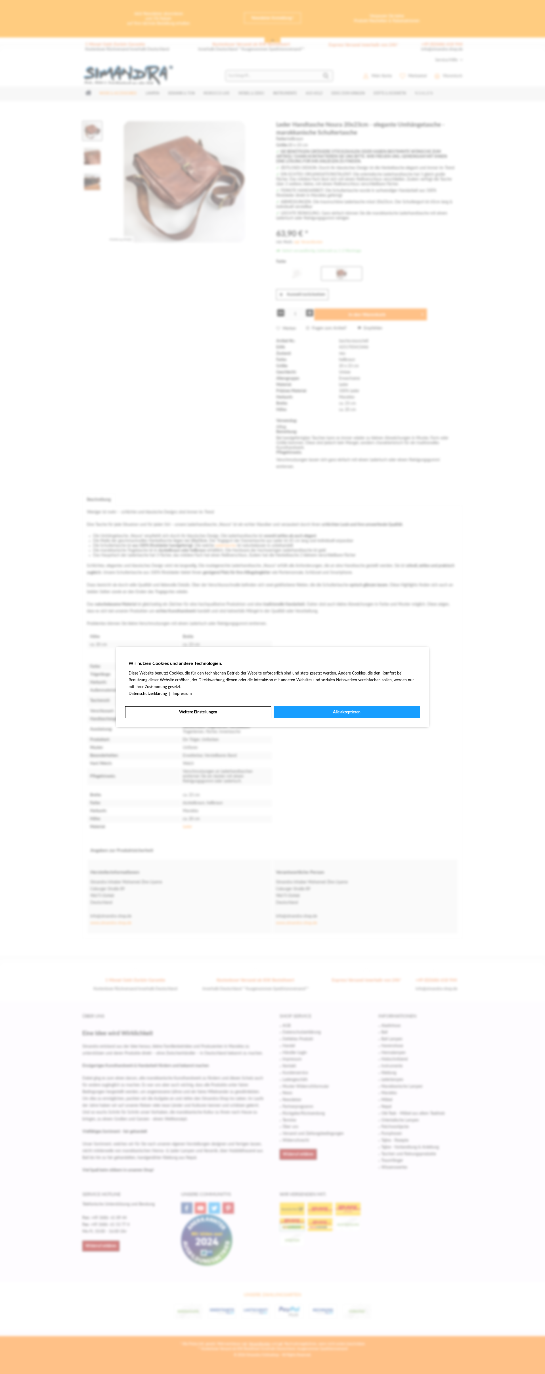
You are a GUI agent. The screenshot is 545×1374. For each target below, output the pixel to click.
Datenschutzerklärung (148, 694)
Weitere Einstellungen (198, 712)
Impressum (182, 694)
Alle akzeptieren (346, 712)
